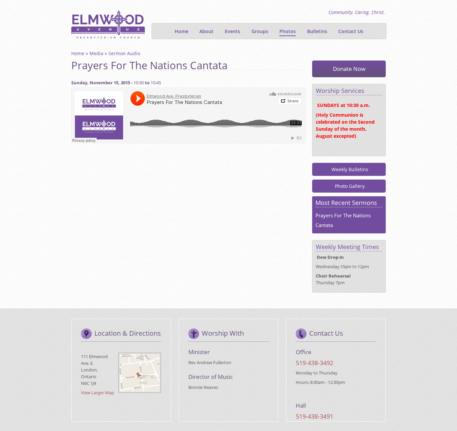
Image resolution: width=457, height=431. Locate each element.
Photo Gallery (350, 186)
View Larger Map (97, 393)
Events (232, 31)
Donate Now (349, 69)
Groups (260, 31)
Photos (287, 31)
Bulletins (317, 31)
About (206, 31)
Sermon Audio (124, 53)
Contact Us (350, 31)
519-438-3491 (314, 416)
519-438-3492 (314, 363)
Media (96, 53)
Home (181, 31)
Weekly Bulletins (350, 169)
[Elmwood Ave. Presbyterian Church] (108, 23)
